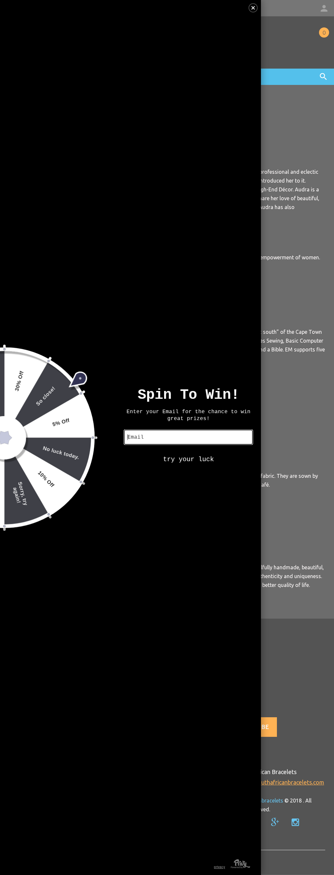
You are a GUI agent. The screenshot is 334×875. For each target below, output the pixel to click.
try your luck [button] (188, 459)
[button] (253, 8)
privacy (219, 867)
